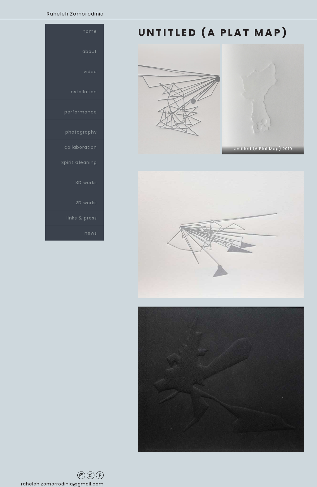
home (90, 31)
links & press (82, 218)
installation (83, 92)
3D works (86, 182)
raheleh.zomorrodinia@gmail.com (62, 484)
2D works (86, 203)
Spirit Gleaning (79, 162)
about (89, 51)
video (90, 72)
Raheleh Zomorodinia (75, 13)
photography (81, 132)
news (91, 233)
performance (80, 112)
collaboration (80, 147)
